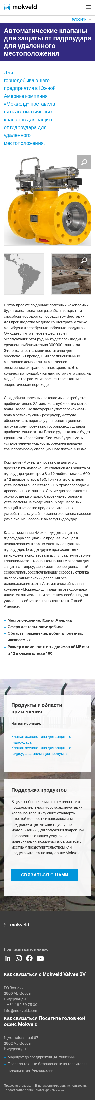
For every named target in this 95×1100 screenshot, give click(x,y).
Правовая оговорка (17, 1085)
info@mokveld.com (20, 1010)
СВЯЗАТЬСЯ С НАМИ (45, 875)
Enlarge (84, 162)
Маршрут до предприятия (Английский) (41, 1057)
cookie (61, 1090)
